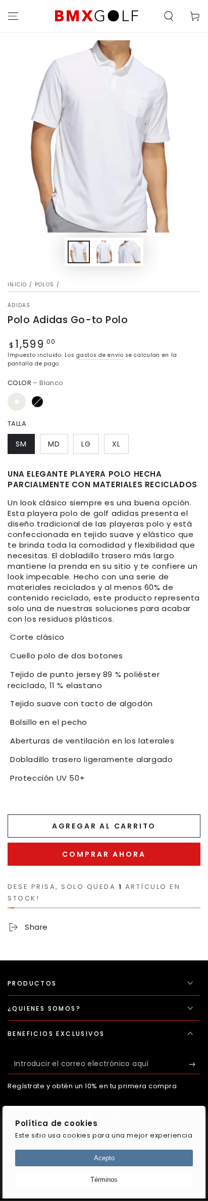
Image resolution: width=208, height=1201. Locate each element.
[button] (168, 16)
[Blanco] (17, 402)
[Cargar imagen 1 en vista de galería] (79, 252)
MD (54, 444)
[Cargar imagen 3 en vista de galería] (129, 252)
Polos (45, 284)
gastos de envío (100, 355)
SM (21, 444)
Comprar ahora (104, 854)
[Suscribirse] (194, 1064)
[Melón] (58, 402)
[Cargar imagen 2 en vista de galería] (104, 252)
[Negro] (37, 402)
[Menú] (13, 16)
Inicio (17, 284)
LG (86, 444)
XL (116, 444)
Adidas (19, 305)
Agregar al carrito (104, 826)
